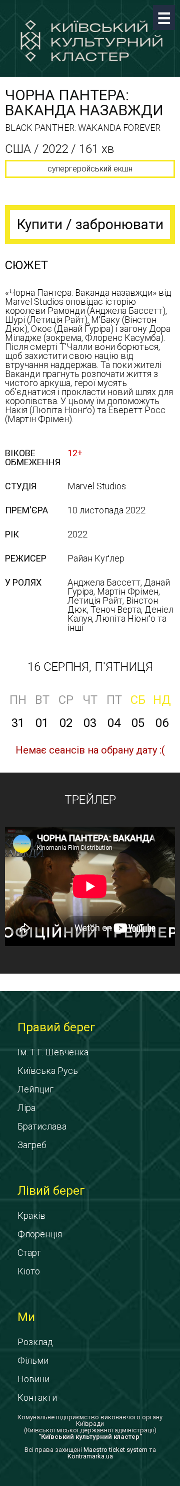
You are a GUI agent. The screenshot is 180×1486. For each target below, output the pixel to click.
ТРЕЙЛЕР (90, 800)
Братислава (42, 1126)
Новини (34, 1379)
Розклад (35, 1342)
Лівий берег (51, 1191)
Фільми (33, 1360)
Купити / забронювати (90, 224)
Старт (29, 1252)
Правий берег (57, 1027)
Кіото (29, 1271)
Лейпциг (36, 1089)
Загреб (32, 1145)
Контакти (37, 1397)
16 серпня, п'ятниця (90, 667)
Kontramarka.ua (90, 1456)
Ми (26, 1317)
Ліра (27, 1107)
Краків (32, 1215)
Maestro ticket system (116, 1449)
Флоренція (40, 1234)
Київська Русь (48, 1070)
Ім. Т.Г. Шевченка (53, 1052)
